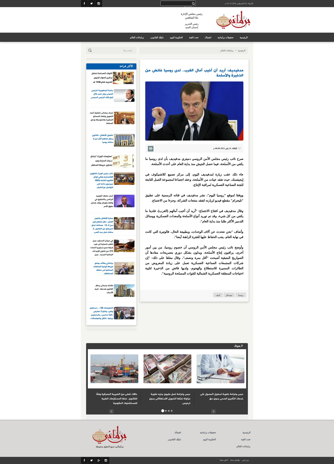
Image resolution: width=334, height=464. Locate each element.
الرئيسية (244, 37)
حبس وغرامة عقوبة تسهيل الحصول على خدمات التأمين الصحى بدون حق (221, 396)
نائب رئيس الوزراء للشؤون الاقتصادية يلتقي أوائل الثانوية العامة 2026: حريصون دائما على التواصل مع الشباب (101, 180)
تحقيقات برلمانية (225, 37)
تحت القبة (193, 37)
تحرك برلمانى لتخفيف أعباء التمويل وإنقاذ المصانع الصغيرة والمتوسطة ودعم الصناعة (101, 118)
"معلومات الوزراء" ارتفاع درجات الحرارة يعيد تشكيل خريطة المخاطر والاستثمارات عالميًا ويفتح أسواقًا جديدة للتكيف (101, 160)
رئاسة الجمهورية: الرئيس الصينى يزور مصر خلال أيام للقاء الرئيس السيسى (102, 94)
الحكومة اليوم (176, 37)
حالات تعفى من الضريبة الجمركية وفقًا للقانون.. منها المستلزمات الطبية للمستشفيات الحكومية (116, 398)
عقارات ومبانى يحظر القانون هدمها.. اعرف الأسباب (103, 289)
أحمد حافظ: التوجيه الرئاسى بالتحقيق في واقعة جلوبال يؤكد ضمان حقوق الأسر (102, 201)
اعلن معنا (224, 460)
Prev (111, 411)
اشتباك (208, 37)
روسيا (240, 295)
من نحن (245, 460)
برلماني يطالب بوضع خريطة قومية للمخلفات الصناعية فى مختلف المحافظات (103, 268)
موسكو (229, 295)
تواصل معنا (235, 460)
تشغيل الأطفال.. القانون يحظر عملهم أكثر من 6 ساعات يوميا (102, 139)
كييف (218, 295)
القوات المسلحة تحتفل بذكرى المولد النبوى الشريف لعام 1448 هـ (102, 77)
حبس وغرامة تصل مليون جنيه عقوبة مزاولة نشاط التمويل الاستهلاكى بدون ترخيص (169, 398)
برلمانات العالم (137, 37)
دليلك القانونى (157, 37)
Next (213, 411)
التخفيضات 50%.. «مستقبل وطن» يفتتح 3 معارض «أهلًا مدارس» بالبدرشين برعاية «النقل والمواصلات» (101, 313)
